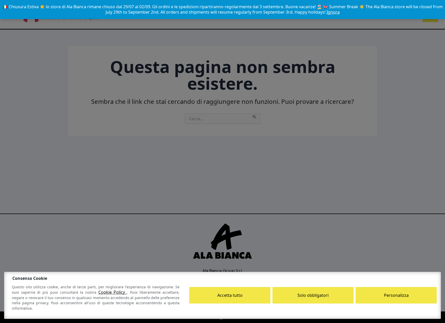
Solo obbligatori (313, 295)
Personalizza (396, 295)
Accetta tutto (230, 295)
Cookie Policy (112, 292)
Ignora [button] (333, 12)
